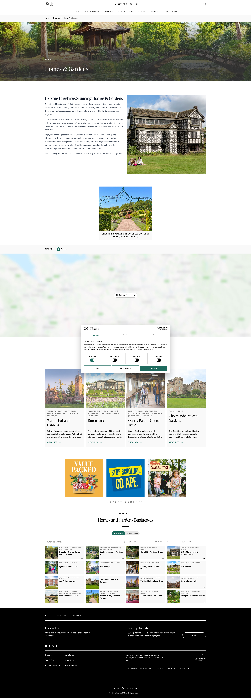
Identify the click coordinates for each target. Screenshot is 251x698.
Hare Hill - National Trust (152, 552)
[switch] (114, 360)
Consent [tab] (96, 335)
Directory (56, 18)
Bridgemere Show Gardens (193, 596)
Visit (47, 616)
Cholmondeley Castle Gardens (184, 418)
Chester (77, 11)
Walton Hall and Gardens (58, 422)
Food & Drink (71, 666)
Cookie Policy (159, 668)
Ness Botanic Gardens (69, 596)
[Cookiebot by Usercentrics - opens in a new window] (158, 328)
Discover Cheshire (92, 11)
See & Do (121, 11)
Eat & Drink (142, 11)
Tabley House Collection (151, 596)
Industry (77, 616)
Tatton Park (96, 420)
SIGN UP (194, 635)
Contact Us (184, 668)
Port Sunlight (105, 567)
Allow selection (125, 368)
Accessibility (172, 668)
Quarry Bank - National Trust (144, 422)
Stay (131, 11)
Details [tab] (125, 335)
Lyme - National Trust (68, 567)
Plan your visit (171, 11)
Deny (97, 368)
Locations (69, 660)
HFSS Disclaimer (131, 668)
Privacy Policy (145, 668)
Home (47, 18)
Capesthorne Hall (189, 581)
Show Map (121, 295)
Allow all (154, 368)
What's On (109, 11)
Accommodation (52, 666)
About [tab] (155, 335)
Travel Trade (61, 616)
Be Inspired (155, 11)
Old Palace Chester (67, 581)
